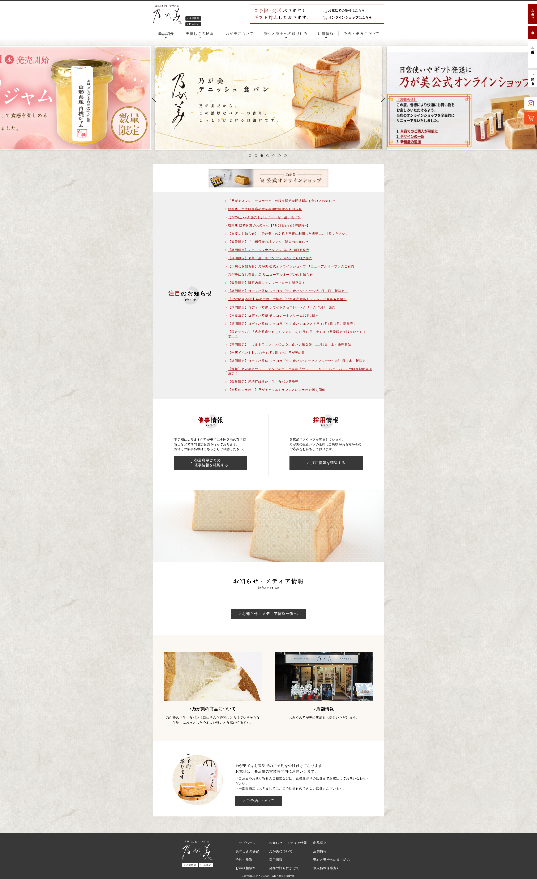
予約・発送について (361, 33)
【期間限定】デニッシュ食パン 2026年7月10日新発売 (268, 250)
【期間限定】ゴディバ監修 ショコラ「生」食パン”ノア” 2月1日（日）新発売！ (288, 291)
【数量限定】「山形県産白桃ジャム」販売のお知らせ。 (270, 242)
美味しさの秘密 (200, 33)
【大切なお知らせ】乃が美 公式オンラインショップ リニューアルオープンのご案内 (291, 266)
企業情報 (194, 18)
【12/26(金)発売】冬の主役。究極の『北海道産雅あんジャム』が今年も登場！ (287, 299)
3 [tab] (263, 156)
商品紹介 (166, 33)
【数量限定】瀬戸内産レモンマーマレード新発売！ (266, 282)
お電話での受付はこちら (346, 10)
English (193, 24)
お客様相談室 (532, 46)
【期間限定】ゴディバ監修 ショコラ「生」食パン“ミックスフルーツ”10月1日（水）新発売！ (298, 361)
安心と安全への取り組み (286, 33)
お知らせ (532, 12)
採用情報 (276, 859)
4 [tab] (268, 156)
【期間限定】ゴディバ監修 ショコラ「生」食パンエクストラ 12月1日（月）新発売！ (292, 323)
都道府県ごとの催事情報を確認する (211, 462)
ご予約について (260, 801)
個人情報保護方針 (326, 868)
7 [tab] (286, 156)
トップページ (246, 843)
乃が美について (239, 33)
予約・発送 (244, 859)
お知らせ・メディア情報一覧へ (270, 614)
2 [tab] (257, 156)
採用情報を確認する (328, 463)
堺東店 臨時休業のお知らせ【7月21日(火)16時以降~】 (269, 225)
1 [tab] (251, 156)
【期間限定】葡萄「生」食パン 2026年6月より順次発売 (270, 258)
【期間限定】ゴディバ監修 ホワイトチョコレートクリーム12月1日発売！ (283, 307)
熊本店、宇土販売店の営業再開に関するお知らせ (265, 209)
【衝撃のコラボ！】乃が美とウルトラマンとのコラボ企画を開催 (276, 390)
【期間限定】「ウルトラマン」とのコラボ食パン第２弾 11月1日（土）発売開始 (289, 344)
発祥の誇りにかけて (284, 868)
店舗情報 (326, 33)
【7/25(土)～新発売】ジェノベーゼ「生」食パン (264, 217)
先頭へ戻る (532, 80)
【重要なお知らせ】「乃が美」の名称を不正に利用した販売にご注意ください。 (288, 233)
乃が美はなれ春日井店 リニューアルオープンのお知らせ (270, 274)
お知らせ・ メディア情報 (288, 843)
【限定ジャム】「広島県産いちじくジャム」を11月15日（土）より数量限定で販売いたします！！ (297, 334)
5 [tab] (274, 156)
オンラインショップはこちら (350, 17)
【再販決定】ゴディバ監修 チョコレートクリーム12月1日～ (273, 315)
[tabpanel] (268, 98)
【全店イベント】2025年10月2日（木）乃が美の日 (266, 352)
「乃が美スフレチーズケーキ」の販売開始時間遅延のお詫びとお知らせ (281, 201)
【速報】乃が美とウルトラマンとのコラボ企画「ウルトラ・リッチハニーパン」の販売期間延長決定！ (300, 371)
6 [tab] (280, 156)
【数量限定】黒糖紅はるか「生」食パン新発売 (263, 381)
